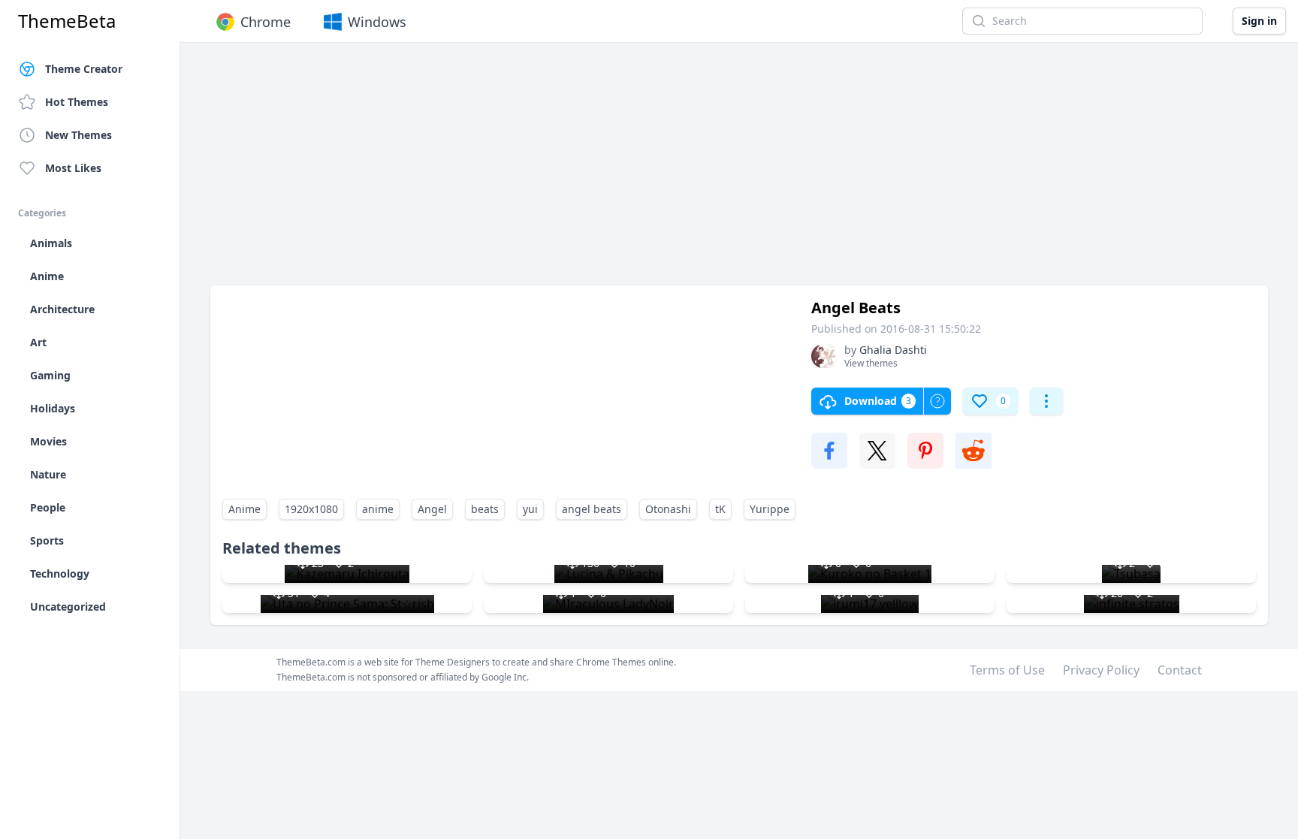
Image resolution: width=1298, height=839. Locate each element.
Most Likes (73, 168)
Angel (432, 509)
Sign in (1259, 21)
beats (485, 509)
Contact (1180, 670)
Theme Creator (83, 69)
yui (530, 509)
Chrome (265, 22)
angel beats (591, 509)
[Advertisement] (661, 171)
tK (720, 509)
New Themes (78, 135)
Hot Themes (76, 102)
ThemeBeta (67, 21)
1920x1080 (311, 509)
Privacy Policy (1101, 670)
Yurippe (769, 509)
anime (378, 509)
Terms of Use (1007, 670)
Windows (377, 22)
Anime (244, 509)
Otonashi (668, 509)
